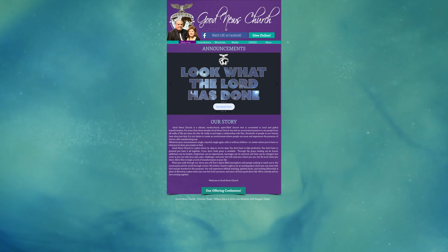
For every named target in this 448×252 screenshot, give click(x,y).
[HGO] (223, 111)
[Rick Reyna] (220, 111)
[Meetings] (217, 111)
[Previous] (170, 83)
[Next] (277, 83)
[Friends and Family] (230, 111)
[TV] (227, 111)
